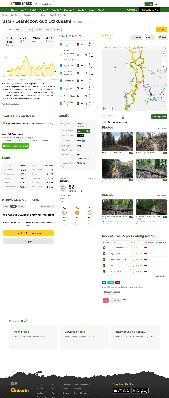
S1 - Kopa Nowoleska (113, 152)
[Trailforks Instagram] (16, 384)
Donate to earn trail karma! (16, 145)
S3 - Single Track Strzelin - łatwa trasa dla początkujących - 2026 (149, 216)
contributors (116, 292)
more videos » (162, 195)
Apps (91, 9)
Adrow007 (107, 292)
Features (40, 388)
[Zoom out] (164, 63)
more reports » (161, 275)
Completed (136, 37)
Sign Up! (66, 384)
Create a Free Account (28, 233)
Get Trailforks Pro (149, 9)
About (39, 384)
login (157, 4)
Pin (117, 282)
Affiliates (77, 388)
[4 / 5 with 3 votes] (108, 35)
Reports (55, 9)
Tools (65, 388)
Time (13, 206)
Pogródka (68, 88)
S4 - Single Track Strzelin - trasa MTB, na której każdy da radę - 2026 (115, 216)
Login (28, 241)
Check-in (150, 37)
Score (6, 206)
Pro (53, 384)
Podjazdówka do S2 (119, 259)
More (100, 9)
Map (23, 9)
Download (116, 300)
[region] (134, 78)
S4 (106, 219)
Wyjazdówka (69, 65)
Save (164, 37)
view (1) (152, 41)
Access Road (69, 96)
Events (81, 9)
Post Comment (47, 206)
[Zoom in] (164, 59)
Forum (80, 393)
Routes (43, 9)
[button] (33, 337)
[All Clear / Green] (104, 248)
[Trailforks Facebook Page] (12, 384)
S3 (140, 219)
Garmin (66, 393)
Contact (40, 393)
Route (21, 206)
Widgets (55, 393)
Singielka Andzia (67, 44)
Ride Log (68, 9)
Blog (54, 388)
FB (104, 282)
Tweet (111, 282)
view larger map (159, 116)
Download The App (123, 384)
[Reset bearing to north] (164, 67)
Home (14, 9)
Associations (81, 384)
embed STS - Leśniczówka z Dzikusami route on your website (122, 287)
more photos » (162, 128)
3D (163, 99)
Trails (32, 9)
